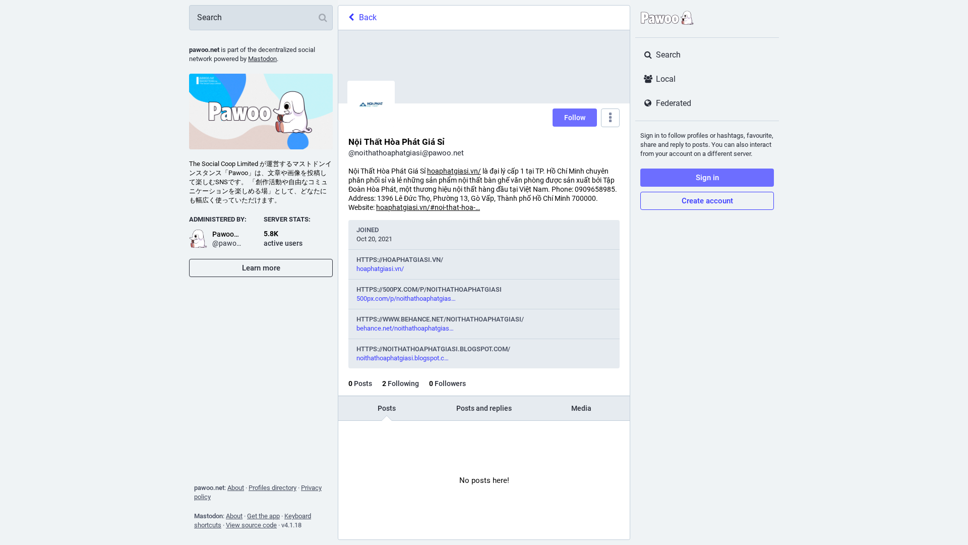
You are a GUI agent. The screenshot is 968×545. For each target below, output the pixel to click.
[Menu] (610, 117)
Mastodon (262, 59)
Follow (574, 118)
